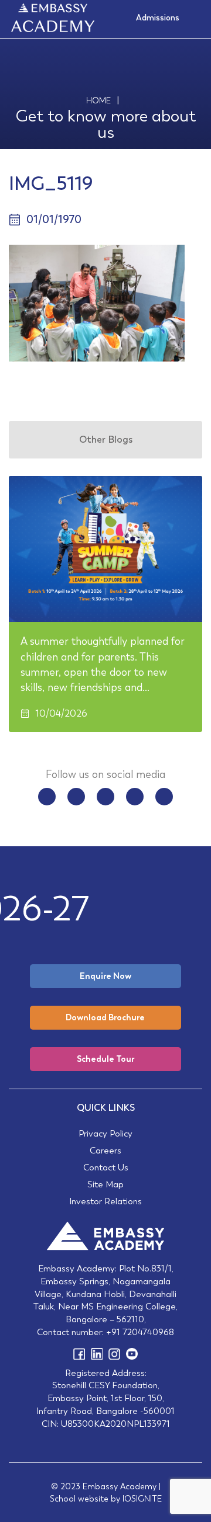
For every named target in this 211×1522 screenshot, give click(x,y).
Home (98, 100)
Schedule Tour (105, 1059)
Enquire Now (105, 976)
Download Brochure (105, 1017)
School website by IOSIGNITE (106, 1498)
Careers (105, 1150)
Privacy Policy (105, 1133)
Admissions (157, 17)
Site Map (105, 1184)
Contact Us (105, 1167)
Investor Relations (105, 1201)
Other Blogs (105, 439)
